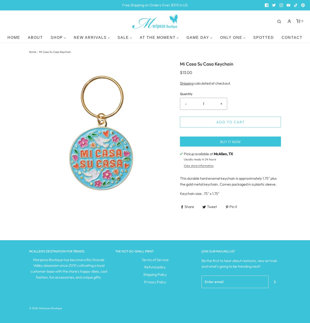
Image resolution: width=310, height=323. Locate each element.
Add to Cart (230, 122)
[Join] (274, 282)
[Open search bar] (279, 21)
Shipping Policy (155, 274)
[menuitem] (14, 37)
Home (32, 52)
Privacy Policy (155, 282)
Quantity (186, 94)
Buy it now (230, 141)
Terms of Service (155, 259)
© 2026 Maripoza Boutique (45, 308)
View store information (199, 165)
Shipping (187, 83)
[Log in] (289, 21)
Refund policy (155, 267)
